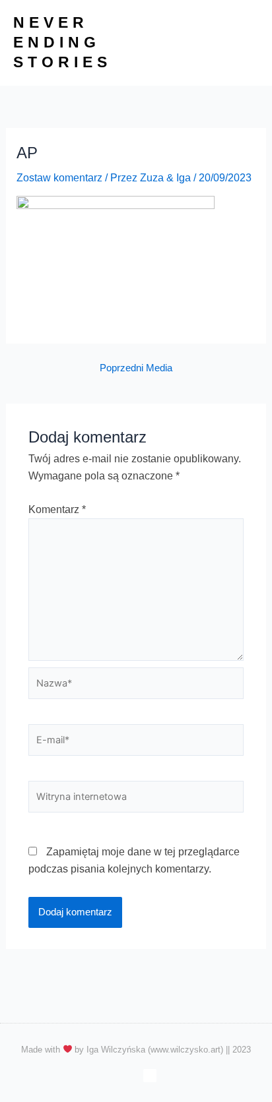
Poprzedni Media (136, 368)
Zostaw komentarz (59, 177)
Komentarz (57, 509)
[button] (248, 42)
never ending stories (62, 42)
